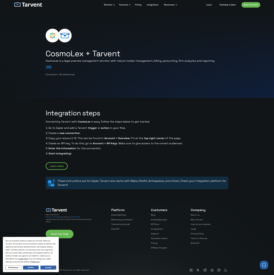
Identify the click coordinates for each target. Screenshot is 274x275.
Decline (31, 268)
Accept (48, 268)
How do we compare (200, 224)
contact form (75, 217)
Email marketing (118, 215)
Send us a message (53, 217)
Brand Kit (195, 243)
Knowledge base (159, 219)
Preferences (13, 268)
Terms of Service (199, 238)
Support (155, 233)
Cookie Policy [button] (23, 259)
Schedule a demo (228, 4)
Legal (193, 229)
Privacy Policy (197, 233)
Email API (115, 229)
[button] (109, 5)
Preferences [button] (35, 262)
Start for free (251, 4)
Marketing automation (122, 219)
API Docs (155, 224)
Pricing (138, 4)
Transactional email (120, 224)
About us (195, 215)
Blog (153, 215)
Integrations (153, 4)
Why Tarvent (197, 219)
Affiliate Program (159, 247)
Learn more (57, 166)
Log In (209, 4)
